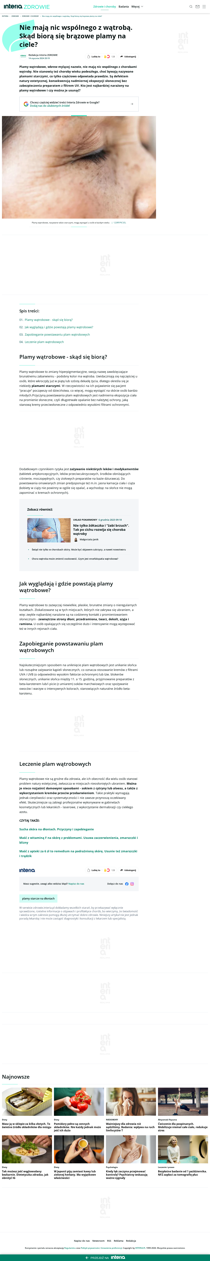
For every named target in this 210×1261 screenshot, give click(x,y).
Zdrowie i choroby (30, 16)
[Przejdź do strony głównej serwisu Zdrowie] (37, 6)
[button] (104, 6)
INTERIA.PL (140, 1248)
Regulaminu (70, 1248)
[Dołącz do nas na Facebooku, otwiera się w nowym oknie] (126, 884)
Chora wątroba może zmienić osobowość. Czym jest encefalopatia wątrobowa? (75, 558)
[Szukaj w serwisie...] (191, 6)
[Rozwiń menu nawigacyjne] (204, 6)
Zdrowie (15, 16)
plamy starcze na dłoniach (38, 898)
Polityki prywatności (90, 1248)
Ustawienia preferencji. (111, 1248)
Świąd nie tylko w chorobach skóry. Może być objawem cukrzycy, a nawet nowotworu (79, 549)
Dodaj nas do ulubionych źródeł (64, 105)
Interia (5, 16)
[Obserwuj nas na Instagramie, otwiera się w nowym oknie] (132, 884)
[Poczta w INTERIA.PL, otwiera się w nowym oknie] (197, 6)
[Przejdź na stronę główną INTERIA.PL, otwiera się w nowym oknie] (13, 6)
